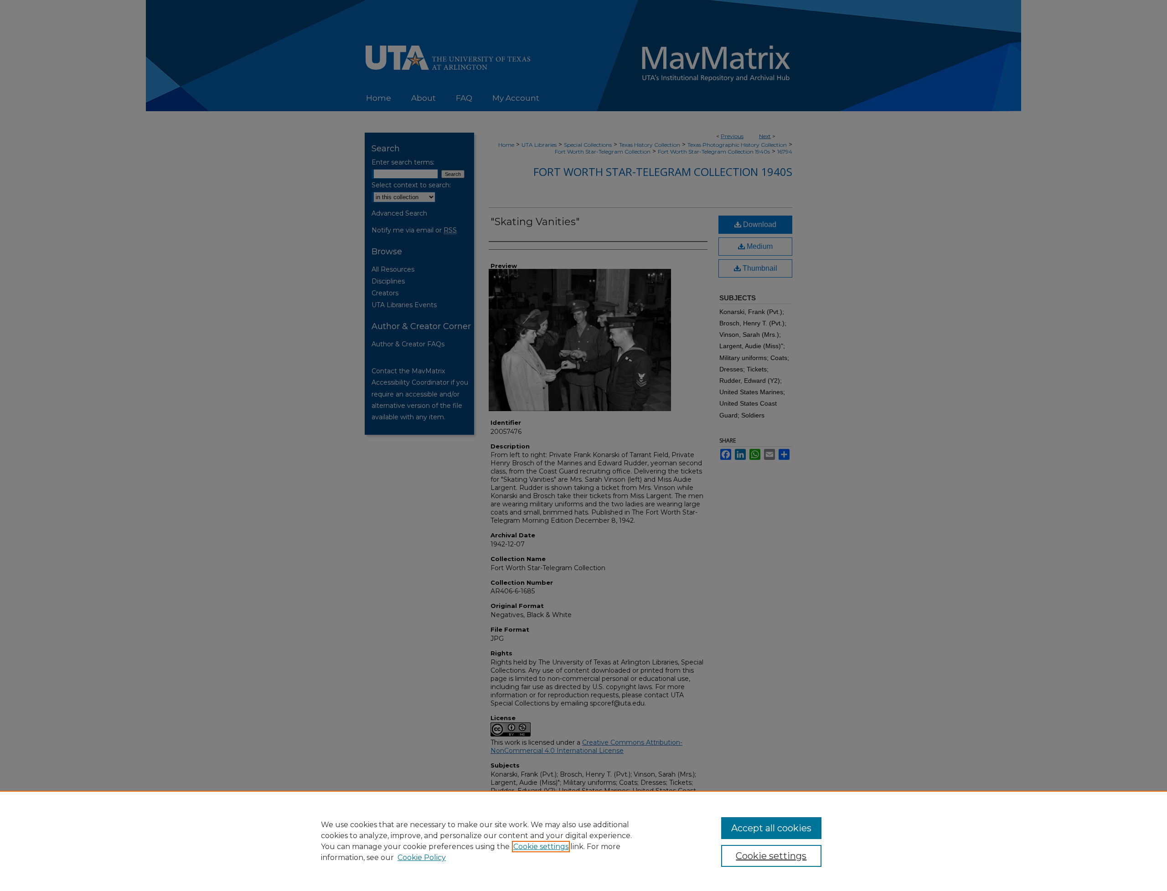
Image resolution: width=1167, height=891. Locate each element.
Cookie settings (540, 846)
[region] (583, 841)
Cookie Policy (422, 857)
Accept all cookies (771, 828)
